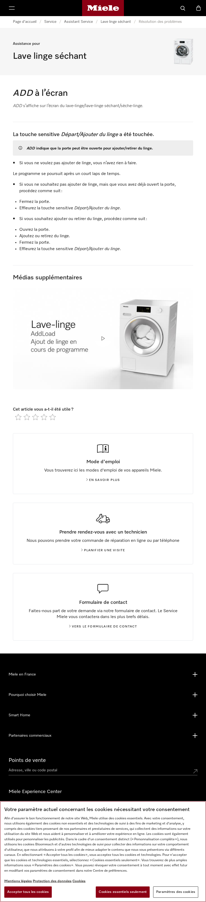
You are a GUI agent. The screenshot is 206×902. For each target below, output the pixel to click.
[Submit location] (195, 771)
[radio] (18, 417)
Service (50, 22)
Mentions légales (18, 881)
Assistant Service (78, 22)
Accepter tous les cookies (28, 892)
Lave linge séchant (116, 22)
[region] (103, 851)
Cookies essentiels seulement (123, 892)
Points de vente (27, 760)
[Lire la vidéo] (103, 338)
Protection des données (52, 881)
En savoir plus (104, 480)
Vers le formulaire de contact (104, 626)
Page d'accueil (24, 22)
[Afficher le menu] (12, 8)
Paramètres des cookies (175, 892)
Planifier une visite (104, 550)
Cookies (79, 881)
